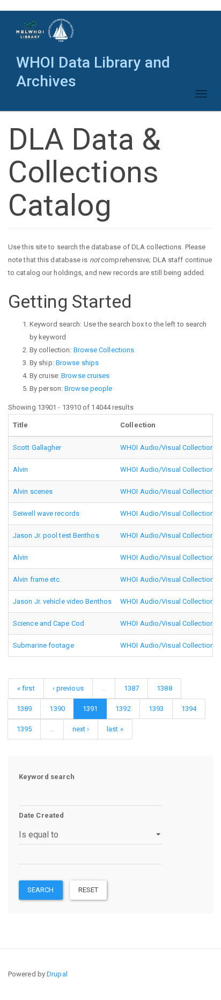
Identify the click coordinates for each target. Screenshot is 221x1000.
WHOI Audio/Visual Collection (167, 447)
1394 (188, 709)
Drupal (57, 974)
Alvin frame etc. (37, 579)
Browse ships (77, 363)
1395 (24, 729)
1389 (24, 709)
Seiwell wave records (46, 513)
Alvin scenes (33, 491)
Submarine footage (43, 645)
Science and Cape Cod (48, 623)
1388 (164, 688)
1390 (56, 709)
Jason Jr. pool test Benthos (56, 535)
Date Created (41, 815)
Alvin (20, 469)
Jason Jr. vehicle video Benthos (62, 601)
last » (115, 729)
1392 (122, 709)
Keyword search (47, 777)
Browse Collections (104, 350)
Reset (88, 890)
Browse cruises (85, 376)
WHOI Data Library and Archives (93, 65)
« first (26, 688)
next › (81, 729)
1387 (131, 688)
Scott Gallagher (37, 447)
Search (40, 890)
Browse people (88, 388)
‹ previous (68, 688)
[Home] (45, 30)
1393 (156, 709)
